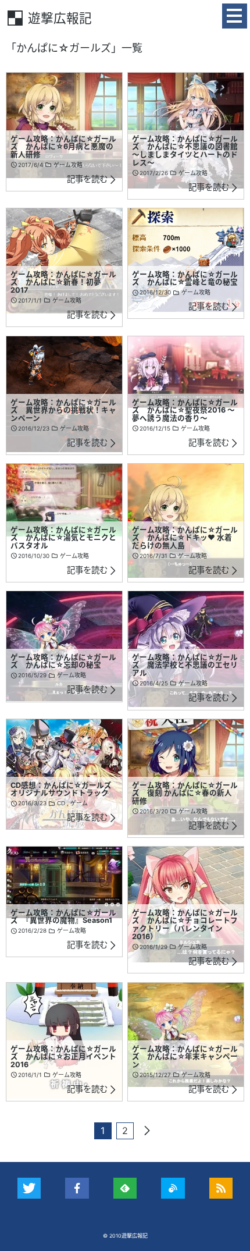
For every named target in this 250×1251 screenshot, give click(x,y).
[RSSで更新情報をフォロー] (221, 1188)
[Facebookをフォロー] (77, 1188)
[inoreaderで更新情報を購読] (173, 1188)
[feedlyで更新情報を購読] (125, 1188)
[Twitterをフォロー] (29, 1188)
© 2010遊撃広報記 (125, 1235)
